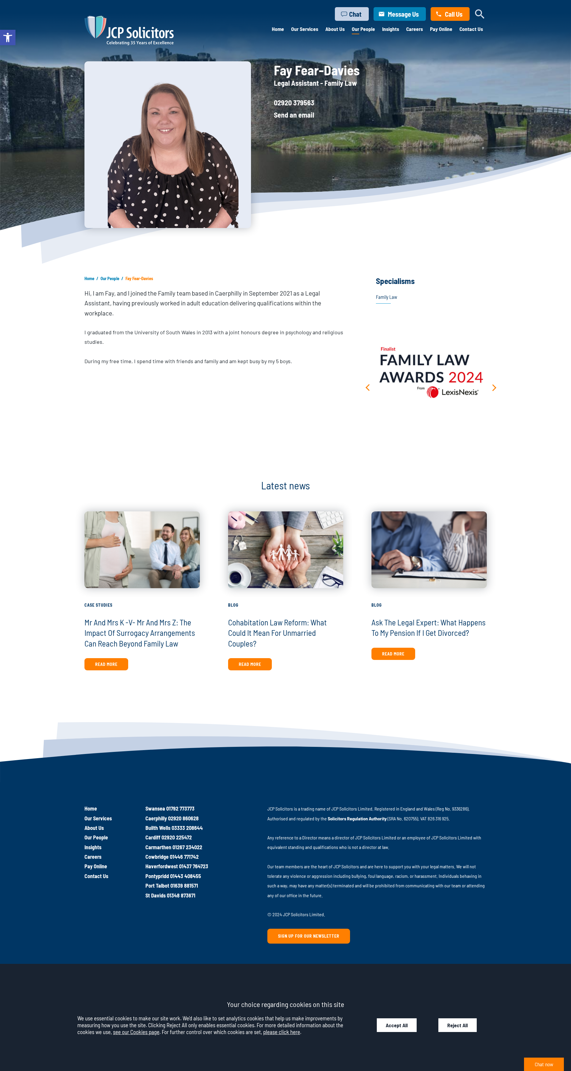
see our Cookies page (136, 1031)
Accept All (397, 1025)
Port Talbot (157, 885)
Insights (390, 29)
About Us (335, 29)
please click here (281, 1031)
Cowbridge (157, 856)
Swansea (155, 808)
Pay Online (441, 29)
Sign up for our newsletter (308, 936)
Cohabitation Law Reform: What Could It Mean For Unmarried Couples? (277, 632)
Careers (414, 29)
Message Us (403, 14)
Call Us (453, 14)
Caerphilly (156, 818)
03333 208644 (187, 828)
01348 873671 (181, 895)
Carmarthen (158, 847)
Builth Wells (157, 828)
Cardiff (152, 837)
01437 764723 (193, 866)
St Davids (155, 895)
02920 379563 (294, 102)
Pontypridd (157, 876)
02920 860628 (183, 818)
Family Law (386, 297)
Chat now (544, 1064)
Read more (106, 664)
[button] (7, 37)
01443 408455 (185, 876)
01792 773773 (180, 808)
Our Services (304, 29)
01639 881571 (184, 885)
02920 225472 (176, 837)
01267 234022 (187, 847)
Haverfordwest (161, 866)
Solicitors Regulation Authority (357, 818)
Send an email (294, 114)
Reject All (457, 1025)
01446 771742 (184, 856)
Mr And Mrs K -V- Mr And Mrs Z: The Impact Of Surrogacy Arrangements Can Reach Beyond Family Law (139, 632)
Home (278, 29)
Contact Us (471, 29)
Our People (363, 29)
